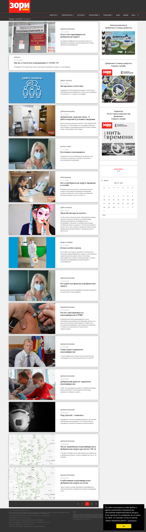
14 (123, 200)
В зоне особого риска (70, 248)
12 (113, 200)
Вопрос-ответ (65, 146)
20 (118, 204)
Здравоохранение (67, 29)
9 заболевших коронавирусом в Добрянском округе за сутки (75, 481)
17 (104, 204)
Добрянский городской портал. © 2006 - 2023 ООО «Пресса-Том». (94, 514)
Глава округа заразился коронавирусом (71, 350)
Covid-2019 (18, 19)
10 (104, 200)
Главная (11, 19)
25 (109, 207)
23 (132, 204)
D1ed (89, 519)
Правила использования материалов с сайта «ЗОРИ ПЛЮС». (92, 517)
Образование (65, 177)
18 (109, 204)
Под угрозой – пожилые (71, 415)
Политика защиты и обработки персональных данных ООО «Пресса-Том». (97, 516)
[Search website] (138, 15)
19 (113, 204)
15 (128, 200)
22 (128, 204)
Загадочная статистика (71, 86)
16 (132, 200)
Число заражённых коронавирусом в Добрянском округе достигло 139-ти (78, 448)
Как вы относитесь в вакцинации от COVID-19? (36, 63)
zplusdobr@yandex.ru (38, 526)
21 (123, 204)
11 (109, 200)
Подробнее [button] (132, 521)
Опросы (17, 57)
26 (113, 207)
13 (118, 200)
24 (104, 207)
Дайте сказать (66, 80)
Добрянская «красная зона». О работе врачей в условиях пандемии (77, 118)
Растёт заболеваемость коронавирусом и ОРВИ (72, 314)
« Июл (104, 215)
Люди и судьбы (66, 242)
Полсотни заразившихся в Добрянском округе (72, 35)
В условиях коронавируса (72, 152)
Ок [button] (124, 526)
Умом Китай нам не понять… (73, 213)
